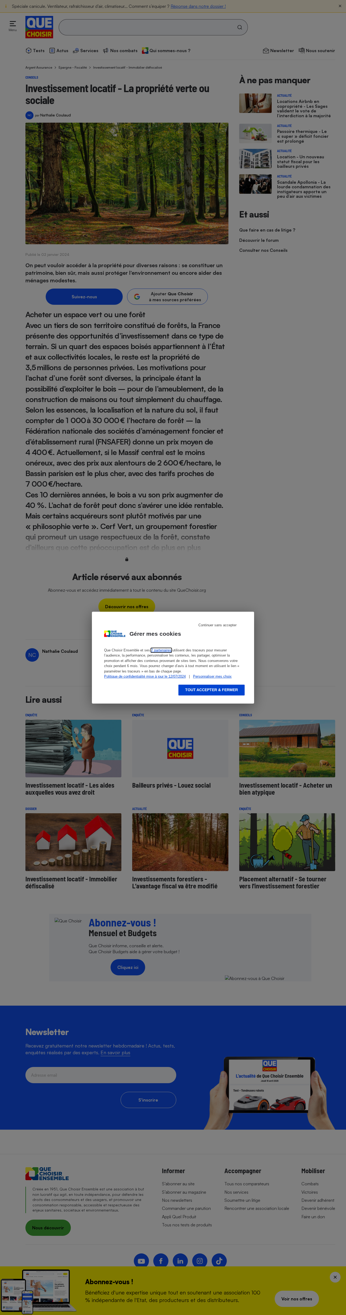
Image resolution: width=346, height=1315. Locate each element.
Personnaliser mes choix (212, 676)
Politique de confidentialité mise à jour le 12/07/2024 (145, 676)
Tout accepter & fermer (211, 690)
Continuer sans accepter (217, 625)
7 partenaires (161, 650)
